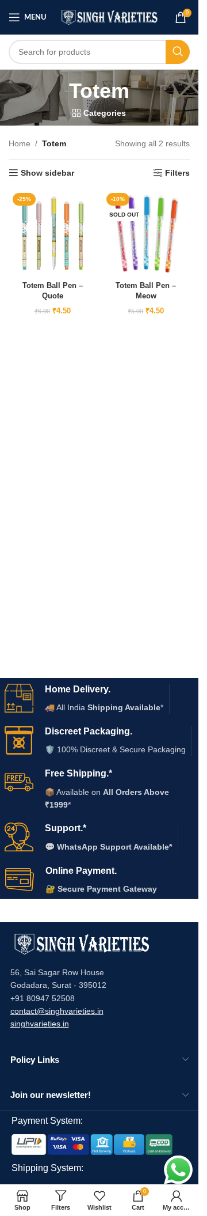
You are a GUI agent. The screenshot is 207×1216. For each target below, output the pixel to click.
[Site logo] (109, 16)
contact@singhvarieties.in (56, 1011)
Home (19, 143)
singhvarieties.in (39, 1023)
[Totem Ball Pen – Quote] (53, 233)
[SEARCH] (178, 52)
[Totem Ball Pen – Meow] (146, 233)
